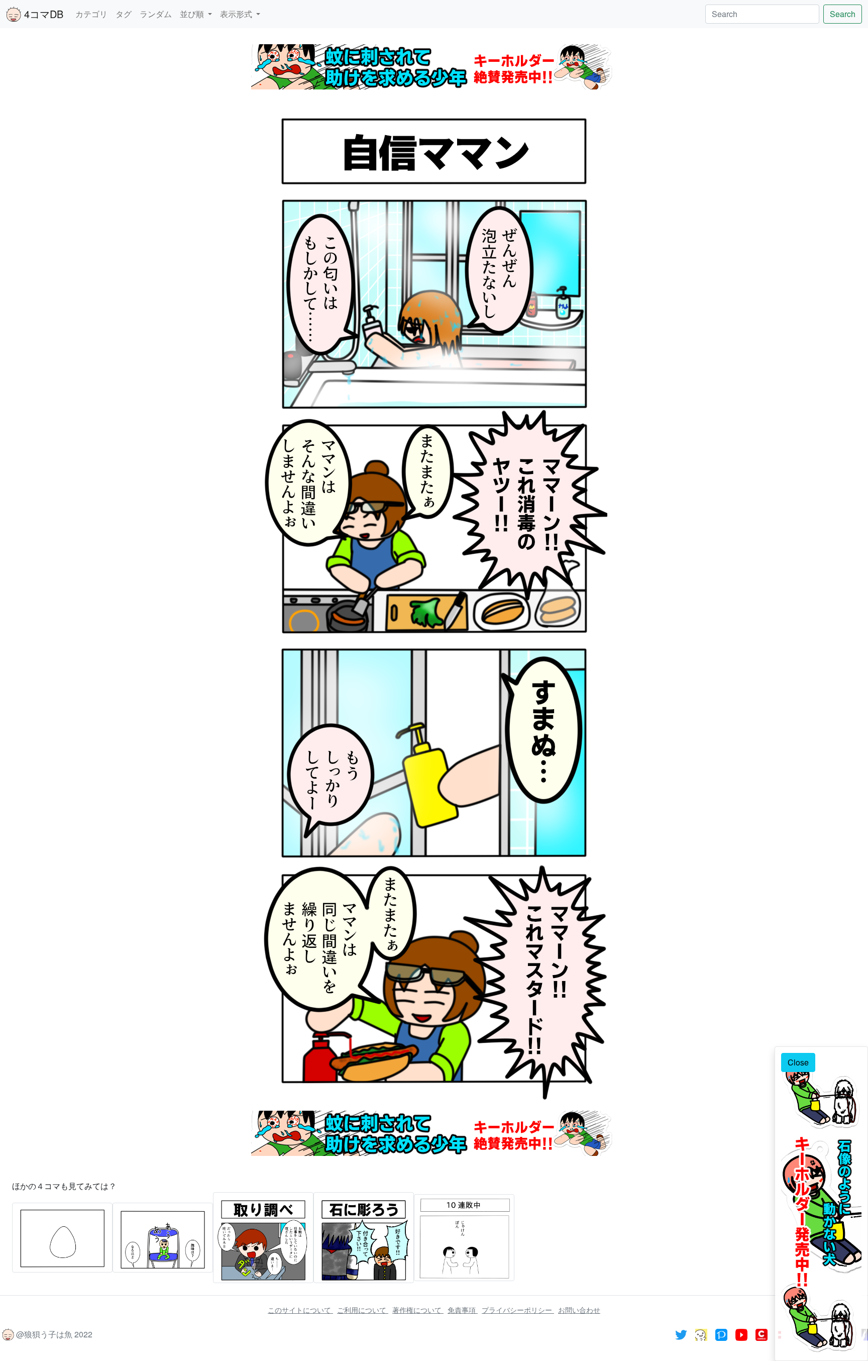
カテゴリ (91, 14)
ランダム (156, 14)
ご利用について (362, 1310)
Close (798, 1062)
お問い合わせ (579, 1310)
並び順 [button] (193, 14)
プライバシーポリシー (518, 1310)
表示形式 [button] (237, 14)
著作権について (418, 1310)
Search (842, 14)
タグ (124, 14)
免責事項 (463, 1310)
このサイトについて (300, 1310)
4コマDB (42, 14)
